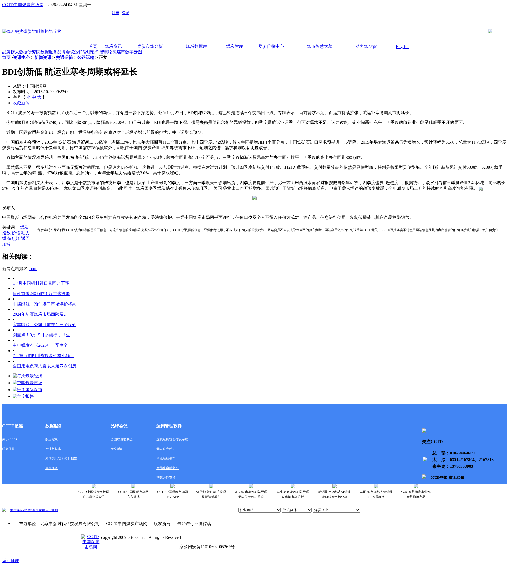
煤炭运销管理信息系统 (172, 439)
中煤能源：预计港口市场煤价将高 (44, 304)
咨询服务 (51, 468)
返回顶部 (10, 560)
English (402, 46)
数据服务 (48, 52)
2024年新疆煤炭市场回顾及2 (39, 314)
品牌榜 (8, 52)
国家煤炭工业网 (47, 510)
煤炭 (24, 227)
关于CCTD (9, 439)
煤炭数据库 (196, 46)
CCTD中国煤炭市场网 (22, 4)
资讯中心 (21, 57)
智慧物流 (108, 52)
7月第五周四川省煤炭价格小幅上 (43, 355)
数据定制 (51, 439)
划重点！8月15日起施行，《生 (41, 335)
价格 (16, 233)
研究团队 (8, 449)
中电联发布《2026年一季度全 (40, 345)
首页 (93, 46)
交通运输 (64, 57)
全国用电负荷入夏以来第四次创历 (44, 366)
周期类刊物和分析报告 (61, 458)
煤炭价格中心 (271, 46)
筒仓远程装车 (165, 458)
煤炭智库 (234, 46)
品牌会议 (65, 52)
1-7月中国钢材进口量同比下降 (41, 283)
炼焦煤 (13, 238)
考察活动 (117, 449)
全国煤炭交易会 (122, 439)
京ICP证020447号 (156, 546)
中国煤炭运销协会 (23, 510)
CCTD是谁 (12, 426)
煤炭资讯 (113, 46)
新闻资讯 (42, 57)
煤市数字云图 (129, 52)
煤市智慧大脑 (319, 46)
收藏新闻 (21, 103)
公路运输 (85, 57)
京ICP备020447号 (117, 546)
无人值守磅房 (165, 449)
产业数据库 (53, 449)
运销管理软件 (87, 52)
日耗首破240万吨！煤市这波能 (41, 293)
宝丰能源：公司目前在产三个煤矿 (44, 324)
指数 (6, 233)
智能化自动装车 (167, 468)
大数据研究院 (27, 52)
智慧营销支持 (165, 477)
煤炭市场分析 (150, 46)
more (33, 268)
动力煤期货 (366, 46)
